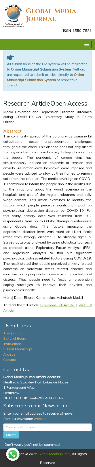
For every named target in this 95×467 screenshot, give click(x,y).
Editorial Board (14, 338)
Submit (11, 435)
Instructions (12, 343)
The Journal (12, 333)
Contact (9, 359)
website (40, 418)
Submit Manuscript (17, 349)
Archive (9, 354)
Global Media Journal (51, 15)
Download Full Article (57, 305)
